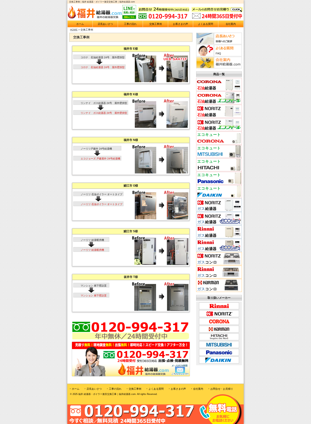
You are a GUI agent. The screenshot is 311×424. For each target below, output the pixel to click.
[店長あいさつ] (218, 38)
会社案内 (231, 23)
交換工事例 (155, 23)
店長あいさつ (105, 23)
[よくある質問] (218, 50)
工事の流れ (130, 23)
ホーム (80, 23)
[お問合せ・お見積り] (131, 358)
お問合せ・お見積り (221, 388)
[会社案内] (218, 62)
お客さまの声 (180, 23)
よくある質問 (205, 23)
